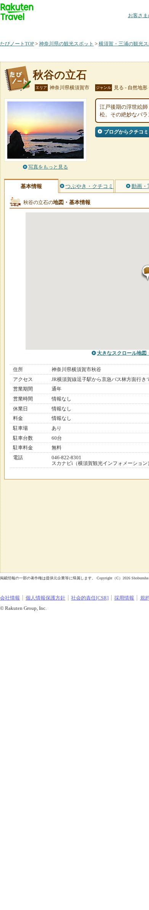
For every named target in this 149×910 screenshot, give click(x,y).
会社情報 (10, 598)
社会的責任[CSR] (90, 598)
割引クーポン (120, 28)
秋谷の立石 (60, 75)
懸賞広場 (89, 28)
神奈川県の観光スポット (66, 44)
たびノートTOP (17, 44)
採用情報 (124, 598)
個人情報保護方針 (45, 598)
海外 (58, 28)
